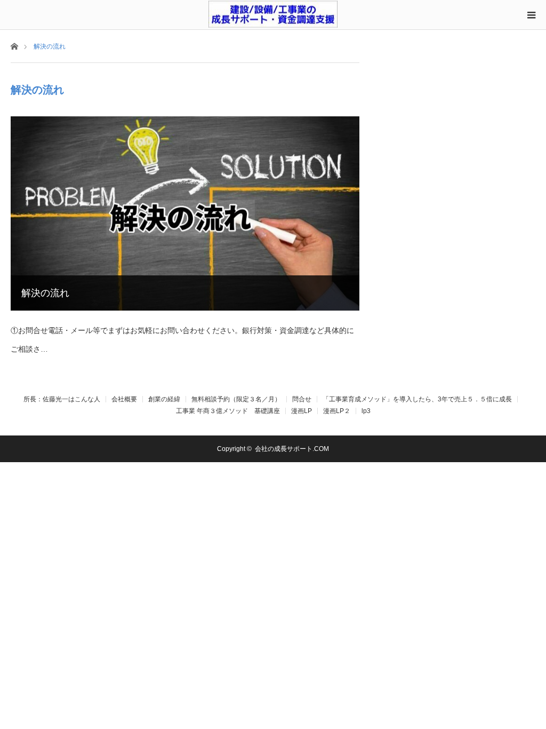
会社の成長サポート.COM (292, 449)
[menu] (531, 15)
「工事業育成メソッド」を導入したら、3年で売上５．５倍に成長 (417, 399)
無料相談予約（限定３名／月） (236, 399)
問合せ (301, 399)
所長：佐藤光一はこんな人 (61, 399)
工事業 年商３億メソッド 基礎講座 (228, 411)
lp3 (366, 411)
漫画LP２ (336, 411)
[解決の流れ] (185, 213)
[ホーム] (14, 46)
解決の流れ (45, 293)
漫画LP (301, 411)
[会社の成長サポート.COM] (273, 14)
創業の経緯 (164, 399)
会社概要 (124, 399)
